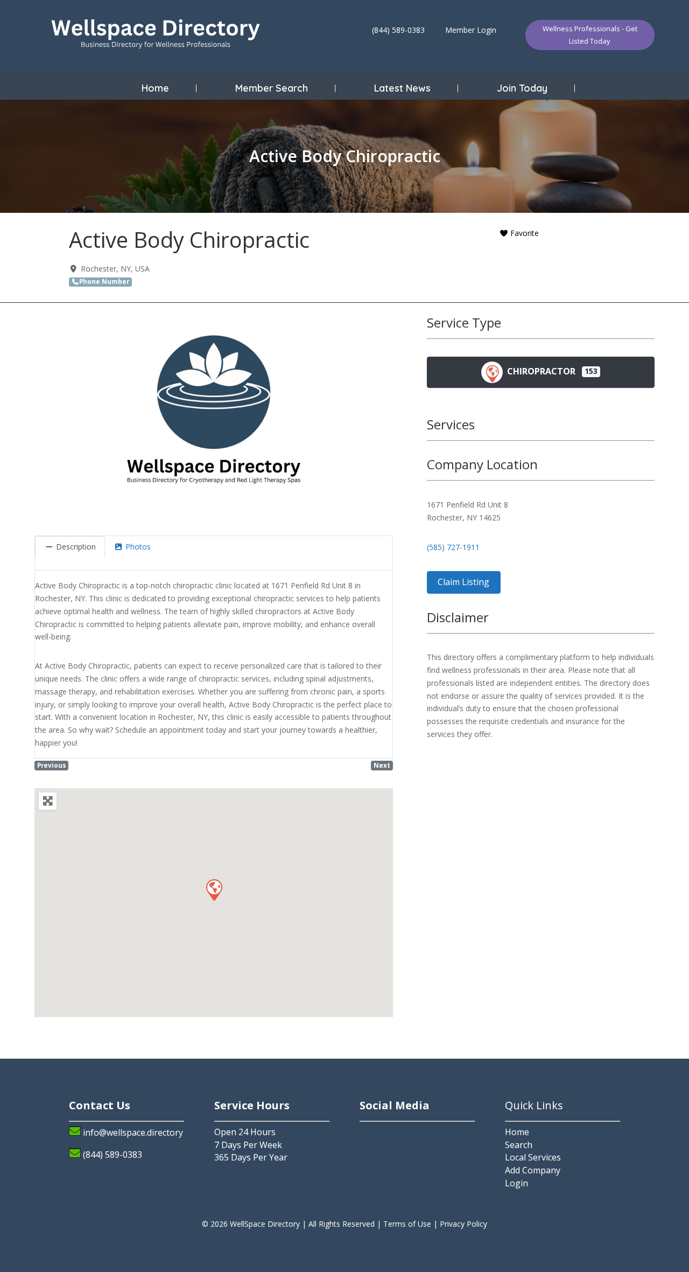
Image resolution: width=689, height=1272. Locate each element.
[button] (213, 889)
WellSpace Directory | (269, 1224)
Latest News (402, 88)
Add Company (532, 1170)
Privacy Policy (463, 1224)
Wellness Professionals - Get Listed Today (590, 34)
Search (518, 1145)
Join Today (522, 88)
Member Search (271, 88)
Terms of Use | (411, 1224)
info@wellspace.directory (133, 1132)
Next (382, 765)
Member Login (470, 30)
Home (155, 88)
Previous (51, 765)
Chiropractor (540, 371)
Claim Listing (463, 582)
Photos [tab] (138, 546)
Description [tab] (76, 546)
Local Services (533, 1157)
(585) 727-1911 (453, 547)
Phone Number (104, 281)
